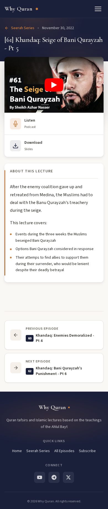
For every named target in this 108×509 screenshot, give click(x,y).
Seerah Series (22, 28)
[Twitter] (68, 477)
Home (17, 451)
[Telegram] (54, 477)
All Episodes (64, 451)
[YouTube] (39, 477)
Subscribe (87, 451)
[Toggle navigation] (98, 8)
